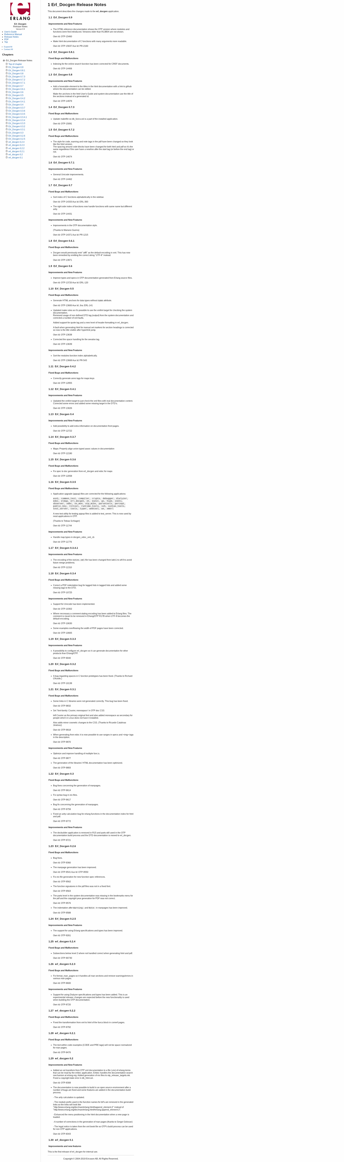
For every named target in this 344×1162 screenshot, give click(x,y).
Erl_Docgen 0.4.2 (16, 98)
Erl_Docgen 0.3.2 (16, 126)
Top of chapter (15, 64)
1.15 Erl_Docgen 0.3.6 (62, 459)
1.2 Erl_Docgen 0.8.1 (61, 52)
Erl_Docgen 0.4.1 (16, 101)
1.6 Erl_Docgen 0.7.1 (61, 162)
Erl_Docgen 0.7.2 (16, 80)
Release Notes (11, 37)
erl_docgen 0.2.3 (16, 145)
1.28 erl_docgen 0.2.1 (62, 1033)
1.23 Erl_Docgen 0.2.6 (62, 846)
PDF (6, 39)
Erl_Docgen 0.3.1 (16, 129)
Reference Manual (13, 34)
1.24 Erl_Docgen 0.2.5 (62, 918)
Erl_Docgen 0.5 (15, 95)
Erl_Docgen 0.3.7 (16, 108)
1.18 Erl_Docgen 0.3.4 (62, 573)
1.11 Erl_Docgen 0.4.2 (62, 366)
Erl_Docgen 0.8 (15, 73)
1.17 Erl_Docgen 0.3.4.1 (63, 547)
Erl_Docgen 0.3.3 (16, 123)
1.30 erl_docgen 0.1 (61, 1140)
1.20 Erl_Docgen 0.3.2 (62, 664)
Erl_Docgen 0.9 (15, 67)
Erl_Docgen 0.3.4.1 (17, 117)
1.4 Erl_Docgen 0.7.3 (61, 107)
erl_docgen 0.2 (15, 154)
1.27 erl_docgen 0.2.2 (62, 1010)
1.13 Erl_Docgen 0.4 (61, 414)
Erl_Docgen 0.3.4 (16, 120)
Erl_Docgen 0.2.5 (16, 139)
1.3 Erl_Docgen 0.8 (60, 74)
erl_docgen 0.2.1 (16, 151)
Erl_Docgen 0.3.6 (16, 111)
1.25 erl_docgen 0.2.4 (62, 941)
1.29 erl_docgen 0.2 (61, 1058)
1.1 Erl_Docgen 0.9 (60, 17)
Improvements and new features (65, 1146)
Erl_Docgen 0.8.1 (16, 70)
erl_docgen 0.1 (15, 157)
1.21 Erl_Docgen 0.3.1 (62, 689)
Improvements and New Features (65, 24)
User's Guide (10, 32)
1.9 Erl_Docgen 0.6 (60, 266)
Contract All (8, 49)
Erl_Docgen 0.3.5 (16, 114)
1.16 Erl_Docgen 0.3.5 (62, 482)
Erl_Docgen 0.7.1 (16, 83)
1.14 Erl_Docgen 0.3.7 (62, 436)
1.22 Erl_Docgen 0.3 (61, 773)
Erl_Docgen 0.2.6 (16, 136)
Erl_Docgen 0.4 (15, 105)
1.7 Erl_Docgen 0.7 (60, 185)
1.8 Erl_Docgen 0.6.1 (61, 240)
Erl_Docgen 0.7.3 (16, 76)
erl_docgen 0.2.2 (16, 148)
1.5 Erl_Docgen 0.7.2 (61, 129)
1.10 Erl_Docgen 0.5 (61, 288)
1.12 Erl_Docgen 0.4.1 (62, 389)
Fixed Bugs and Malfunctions (63, 58)
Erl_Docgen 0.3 (15, 133)
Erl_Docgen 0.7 (15, 86)
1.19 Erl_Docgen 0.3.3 (62, 639)
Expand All (8, 47)
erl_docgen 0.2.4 (16, 142)
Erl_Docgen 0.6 (15, 92)
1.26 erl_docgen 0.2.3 (62, 964)
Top (6, 42)
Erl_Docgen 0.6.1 (16, 89)
